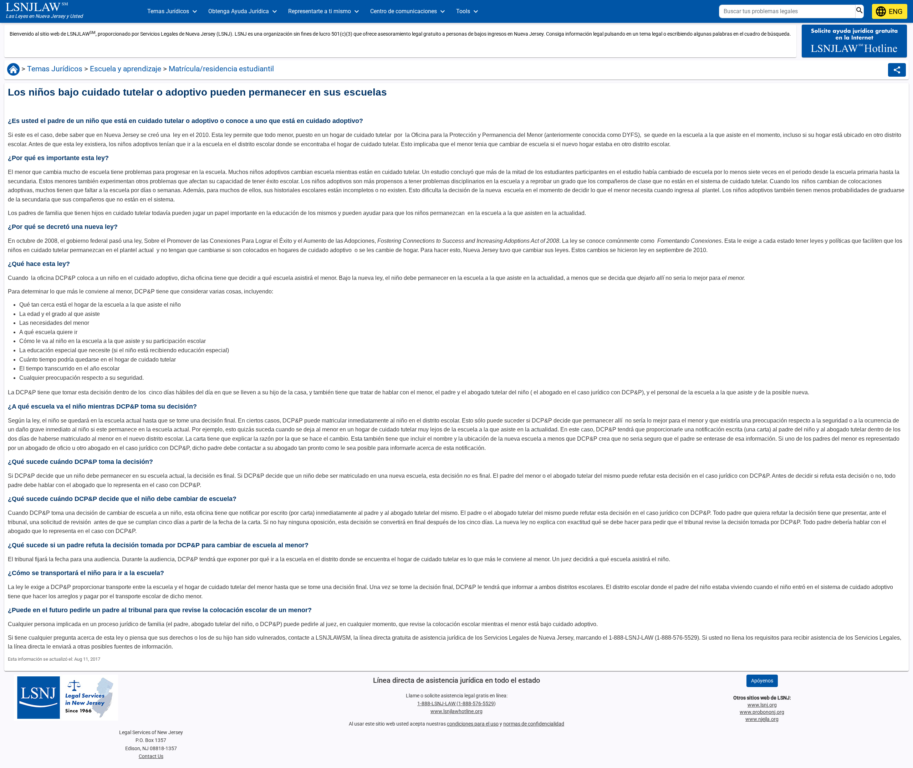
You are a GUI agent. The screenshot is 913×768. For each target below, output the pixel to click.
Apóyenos (762, 680)
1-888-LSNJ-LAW (436, 703)
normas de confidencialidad (533, 724)
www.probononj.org (762, 712)
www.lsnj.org (762, 705)
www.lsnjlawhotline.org (456, 711)
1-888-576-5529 (476, 703)
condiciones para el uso (473, 724)
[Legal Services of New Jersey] (151, 698)
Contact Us (151, 756)
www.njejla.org (762, 719)
